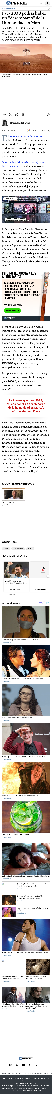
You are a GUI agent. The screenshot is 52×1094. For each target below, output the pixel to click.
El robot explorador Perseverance (27, 136)
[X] (16, 1065)
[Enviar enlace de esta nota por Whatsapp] (17, 114)
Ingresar (41, 3)
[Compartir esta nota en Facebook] (4, 114)
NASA (30, 549)
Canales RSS (6, 1073)
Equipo (45, 1073)
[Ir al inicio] (16, 3)
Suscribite (12, 310)
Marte (6, 549)
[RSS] (36, 1065)
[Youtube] (23, 1065)
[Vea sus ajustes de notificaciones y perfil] (47, 3)
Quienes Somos (17, 1073)
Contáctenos (28, 1073)
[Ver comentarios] (48, 9)
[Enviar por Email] (23, 114)
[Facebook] (10, 1065)
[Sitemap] (42, 1065)
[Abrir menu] (4, 3)
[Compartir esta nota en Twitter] (10, 114)
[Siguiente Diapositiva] (48, 576)
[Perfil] (26, 1059)
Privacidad (38, 1073)
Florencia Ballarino (20, 122)
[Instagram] (30, 1065)
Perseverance (18, 549)
